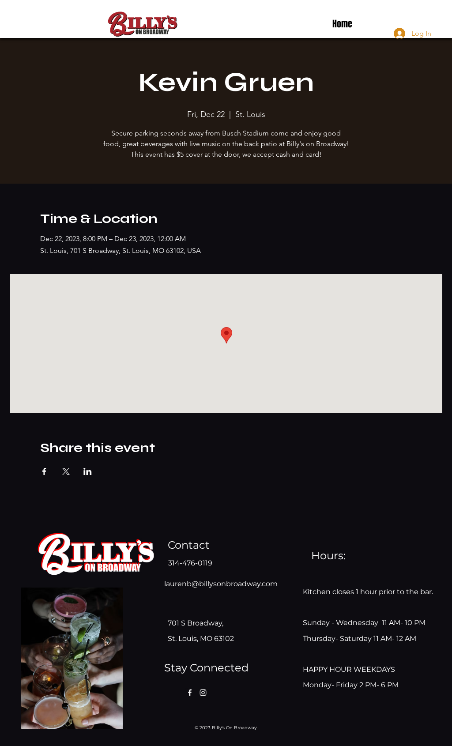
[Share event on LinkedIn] (87, 471)
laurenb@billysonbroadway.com (221, 584)
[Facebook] (189, 692)
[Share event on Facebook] (44, 471)
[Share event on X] (66, 471)
